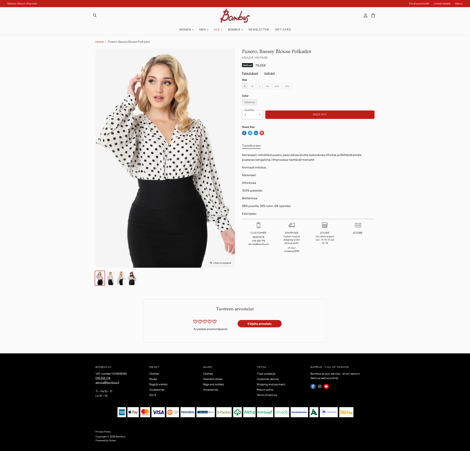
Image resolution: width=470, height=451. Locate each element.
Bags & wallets (158, 384)
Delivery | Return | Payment (22, 3)
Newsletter (259, 29)
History (459, 3)
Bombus (234, 29)
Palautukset (250, 73)
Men (203, 29)
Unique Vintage (255, 57)
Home (99, 41)
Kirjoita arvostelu (260, 323)
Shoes (153, 379)
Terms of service (267, 395)
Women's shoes (212, 379)
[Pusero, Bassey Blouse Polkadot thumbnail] (100, 278)
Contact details (442, 3)
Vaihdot (269, 73)
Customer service (268, 379)
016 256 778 (102, 378)
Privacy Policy (103, 431)
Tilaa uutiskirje (266, 373)
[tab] (251, 146)
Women (185, 29)
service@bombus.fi (107, 382)
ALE (217, 29)
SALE (152, 395)
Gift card (283, 29)
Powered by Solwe (105, 440)
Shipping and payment (271, 384)
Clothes (154, 373)
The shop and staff (419, 3)
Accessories (156, 389)
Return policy (265, 389)
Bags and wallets (213, 384)
